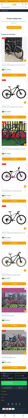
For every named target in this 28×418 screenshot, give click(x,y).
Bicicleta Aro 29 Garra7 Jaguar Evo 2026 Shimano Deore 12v (13, 65)
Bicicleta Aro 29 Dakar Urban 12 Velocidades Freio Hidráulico (14, 149)
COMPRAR (14, 75)
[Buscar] (25, 7)
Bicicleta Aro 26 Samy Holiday (8, 315)
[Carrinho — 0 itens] (25, 4)
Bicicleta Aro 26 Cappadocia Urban (9, 357)
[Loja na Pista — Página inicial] (14, 4)
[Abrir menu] (2, 4)
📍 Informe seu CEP (4, 10)
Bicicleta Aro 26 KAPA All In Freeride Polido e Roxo (12, 190)
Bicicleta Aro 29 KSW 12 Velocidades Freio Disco (11, 274)
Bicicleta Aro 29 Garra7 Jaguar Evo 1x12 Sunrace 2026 (12, 106)
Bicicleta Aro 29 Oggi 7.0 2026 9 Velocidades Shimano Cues (13, 232)
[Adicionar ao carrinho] (25, 60)
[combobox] (12, 7)
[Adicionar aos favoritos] (25, 38)
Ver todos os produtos (14, 27)
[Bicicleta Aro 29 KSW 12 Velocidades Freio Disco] (14, 259)
